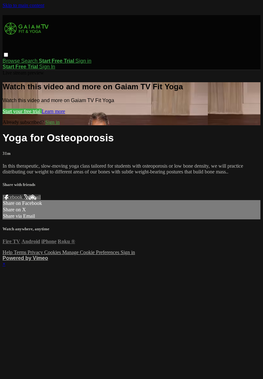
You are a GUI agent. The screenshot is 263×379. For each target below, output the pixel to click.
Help (8, 252)
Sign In (47, 66)
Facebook (13, 197)
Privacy (36, 252)
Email (35, 197)
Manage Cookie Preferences (91, 252)
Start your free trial (22, 111)
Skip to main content (23, 5)
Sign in (83, 61)
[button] (6, 55)
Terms (21, 252)
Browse (12, 61)
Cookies (53, 252)
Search (30, 61)
